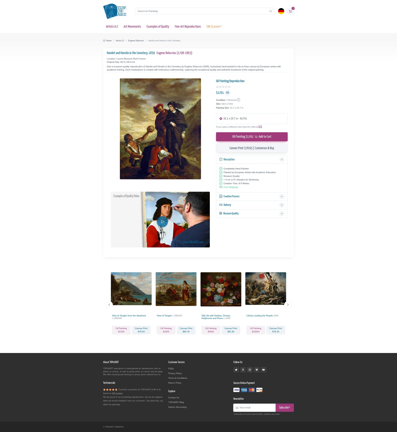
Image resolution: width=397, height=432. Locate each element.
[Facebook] (243, 370)
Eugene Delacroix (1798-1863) (174, 53)
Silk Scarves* (214, 26)
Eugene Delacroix (136, 40)
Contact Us (173, 397)
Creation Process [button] (231, 196)
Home (109, 40)
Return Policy (174, 383)
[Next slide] (288, 305)
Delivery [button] (227, 205)
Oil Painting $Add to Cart (251, 136)
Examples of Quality (158, 26)
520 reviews (117, 393)
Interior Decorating (177, 407)
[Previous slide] (109, 305)
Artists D (120, 40)
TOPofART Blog (176, 402)
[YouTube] (263, 370)
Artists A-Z (112, 26)
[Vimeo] (256, 370)
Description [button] (229, 159)
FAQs (171, 368)
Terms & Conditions (177, 378)
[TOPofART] (114, 11)
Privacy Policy (175, 373)
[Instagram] (250, 370)
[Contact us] (261, 127)
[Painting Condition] (238, 100)
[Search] (270, 11)
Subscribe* (284, 407)
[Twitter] (236, 370)
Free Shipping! (231, 187)
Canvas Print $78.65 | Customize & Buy (252, 148)
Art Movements (132, 26)
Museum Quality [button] (231, 213)
